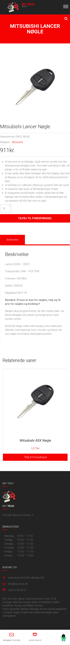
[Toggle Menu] (65, 6)
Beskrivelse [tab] (12, 239)
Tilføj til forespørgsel (35, 218)
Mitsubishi (17, 142)
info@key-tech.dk (18, 583)
